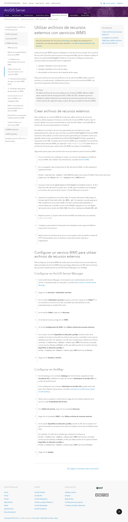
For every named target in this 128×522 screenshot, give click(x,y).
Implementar (28, 15)
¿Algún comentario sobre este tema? (84, 469)
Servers (31, 3)
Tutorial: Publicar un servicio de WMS (15, 123)
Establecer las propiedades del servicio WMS (16, 62)
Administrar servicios (59, 15)
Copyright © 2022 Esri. (11, 518)
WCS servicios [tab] (12, 34)
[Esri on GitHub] (103, 494)
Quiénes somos (70, 492)
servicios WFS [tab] (12, 39)
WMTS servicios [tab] (12, 129)
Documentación (10, 512)
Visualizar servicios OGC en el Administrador (15, 140)
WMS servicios (53, 19)
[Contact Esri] (107, 494)
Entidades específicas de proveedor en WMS (16, 90)
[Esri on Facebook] (100, 494)
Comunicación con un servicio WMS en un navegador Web (15, 98)
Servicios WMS (83, 160)
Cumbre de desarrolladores (75, 505)
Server (6, 499)
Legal (56, 518)
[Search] (101, 3)
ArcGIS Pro (38, 496)
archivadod (65, 41)
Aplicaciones (55, 3)
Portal (25, 3)
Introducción (16, 15)
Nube (48, 3)
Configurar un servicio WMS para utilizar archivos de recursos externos (112, 40)
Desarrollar (85, 15)
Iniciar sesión (110, 3)
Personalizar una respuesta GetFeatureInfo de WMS (17, 116)
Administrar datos (42, 15)
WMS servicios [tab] (12, 43)
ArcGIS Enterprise (12, 3)
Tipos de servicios (27, 19)
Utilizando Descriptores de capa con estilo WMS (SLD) (17, 81)
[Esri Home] (99, 487)
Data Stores (40, 3)
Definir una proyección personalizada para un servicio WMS (15, 108)
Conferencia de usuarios (74, 502)
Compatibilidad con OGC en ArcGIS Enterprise (15, 28)
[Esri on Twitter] (96, 494)
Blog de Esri (69, 499)
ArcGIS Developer (41, 505)
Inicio (7, 15)
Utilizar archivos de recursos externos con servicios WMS (15, 71)
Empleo (67, 496)
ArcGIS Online (39, 492)
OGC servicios (41, 19)
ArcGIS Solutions (40, 509)
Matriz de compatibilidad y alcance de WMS (17, 53)
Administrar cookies (46, 518)
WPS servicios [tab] (12, 134)
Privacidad (35, 518)
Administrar (74, 15)
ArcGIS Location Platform (43, 502)
